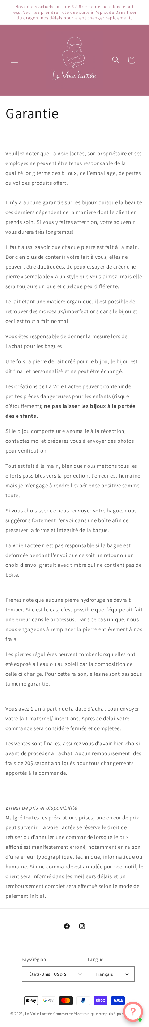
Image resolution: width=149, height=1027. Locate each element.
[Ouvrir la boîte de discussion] (133, 1012)
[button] (14, 60)
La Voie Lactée (38, 1013)
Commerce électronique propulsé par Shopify (96, 1013)
